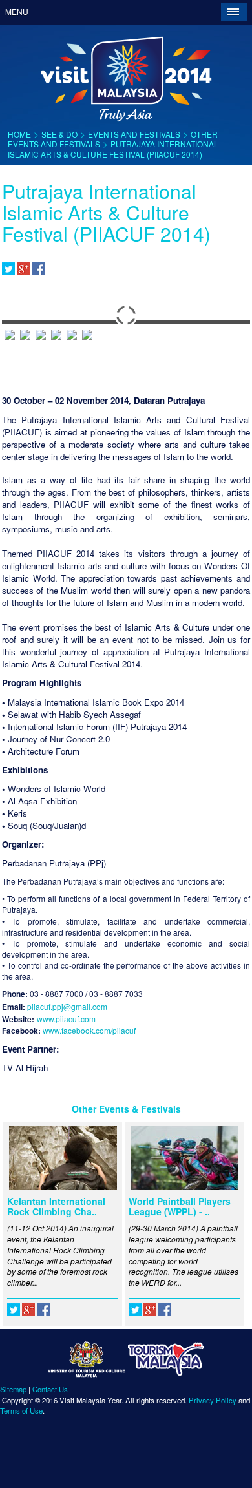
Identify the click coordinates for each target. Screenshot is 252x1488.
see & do (59, 134)
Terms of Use (21, 1410)
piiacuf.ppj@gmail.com (67, 1006)
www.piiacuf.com (66, 1018)
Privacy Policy (212, 1400)
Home (19, 134)
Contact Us (50, 1389)
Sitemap (13, 1389)
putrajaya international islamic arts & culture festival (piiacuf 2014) (113, 148)
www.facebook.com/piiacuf (89, 1030)
